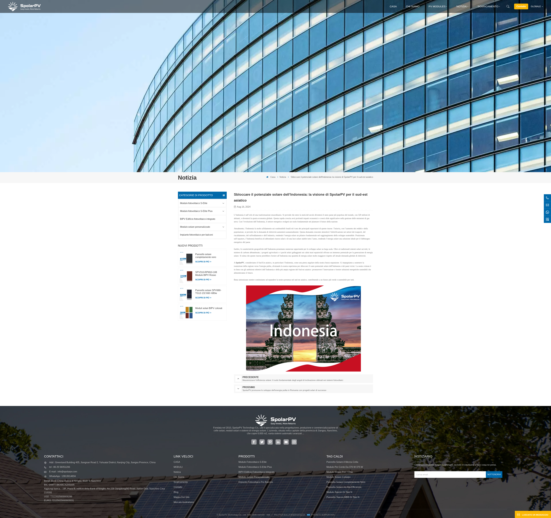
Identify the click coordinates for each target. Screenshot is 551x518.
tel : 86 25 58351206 (59, 467)
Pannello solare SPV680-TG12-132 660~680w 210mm (208, 292)
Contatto (521, 6)
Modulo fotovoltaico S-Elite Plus (196, 211)
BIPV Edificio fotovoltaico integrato (197, 219)
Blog (176, 492)
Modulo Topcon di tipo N (339, 492)
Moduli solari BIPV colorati (208, 308)
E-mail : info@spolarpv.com (63, 471)
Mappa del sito (181, 497)
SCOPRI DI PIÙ (202, 262)
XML (268, 515)
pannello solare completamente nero (345, 482)
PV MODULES (437, 6)
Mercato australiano (184, 502)
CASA (177, 462)
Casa (393, 6)
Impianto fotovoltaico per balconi (196, 235)
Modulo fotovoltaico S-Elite (193, 203)
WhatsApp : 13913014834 (62, 476)
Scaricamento (488, 6)
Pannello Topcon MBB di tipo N (342, 497)
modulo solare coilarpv (338, 477)
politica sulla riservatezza (289, 515)
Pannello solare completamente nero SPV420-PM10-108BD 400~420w (207, 256)
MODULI (178, 467)
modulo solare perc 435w (339, 472)
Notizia (461, 6)
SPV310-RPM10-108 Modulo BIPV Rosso (206, 273)
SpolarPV (240, 263)
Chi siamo (412, 6)
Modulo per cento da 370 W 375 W (344, 467)
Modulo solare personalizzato (195, 227)
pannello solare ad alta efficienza (343, 487)
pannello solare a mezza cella (342, 462)
